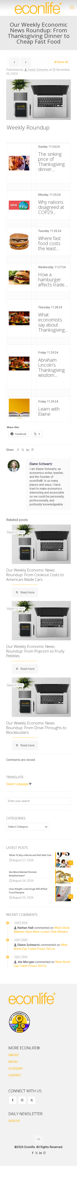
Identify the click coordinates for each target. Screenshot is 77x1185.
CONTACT (14, 1075)
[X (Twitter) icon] (36, 1153)
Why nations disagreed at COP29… (51, 207)
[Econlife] (38, 8)
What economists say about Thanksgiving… (53, 322)
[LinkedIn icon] (40, 1153)
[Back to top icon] (38, 1139)
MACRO (13, 1055)
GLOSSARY (15, 1068)
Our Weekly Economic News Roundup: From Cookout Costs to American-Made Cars (35, 574)
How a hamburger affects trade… (53, 279)
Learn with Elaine (49, 411)
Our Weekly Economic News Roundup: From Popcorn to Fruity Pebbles (35, 651)
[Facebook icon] (32, 1153)
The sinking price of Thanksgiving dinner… (51, 161)
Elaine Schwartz (38, 70)
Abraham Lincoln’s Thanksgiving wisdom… (51, 367)
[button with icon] (12, 1100)
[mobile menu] (72, 7)
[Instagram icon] (44, 1153)
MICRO (13, 1062)
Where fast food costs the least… (49, 243)
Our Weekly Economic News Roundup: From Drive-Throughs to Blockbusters (36, 727)
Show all (62, 62)
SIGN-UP (14, 1121)
